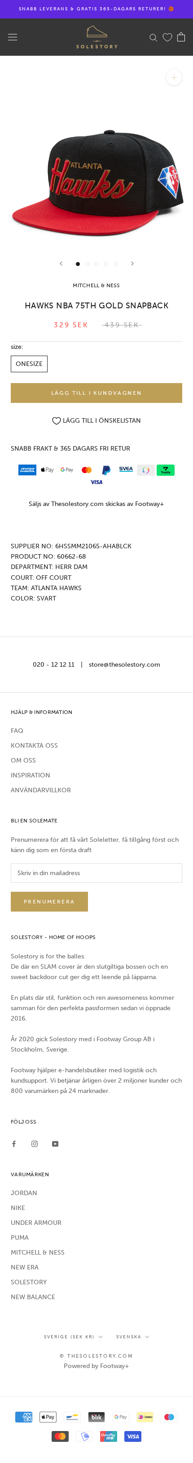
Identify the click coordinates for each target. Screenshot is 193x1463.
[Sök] (153, 37)
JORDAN (24, 1193)
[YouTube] (55, 1143)
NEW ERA (25, 1267)
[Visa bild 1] (78, 264)
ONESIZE (29, 364)
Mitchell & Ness (96, 285)
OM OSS (23, 760)
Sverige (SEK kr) (69, 1337)
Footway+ (149, 504)
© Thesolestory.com (96, 1356)
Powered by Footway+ (96, 1366)
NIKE (18, 1208)
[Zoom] (174, 77)
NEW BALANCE (33, 1297)
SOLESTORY (29, 1282)
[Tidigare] (61, 264)
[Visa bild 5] (116, 264)
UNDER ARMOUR (36, 1223)
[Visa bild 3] (97, 264)
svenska (128, 1337)
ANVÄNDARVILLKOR (41, 790)
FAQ (17, 731)
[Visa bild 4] (106, 264)
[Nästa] (132, 264)
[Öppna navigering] (12, 37)
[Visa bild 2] (87, 264)
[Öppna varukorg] (181, 36)
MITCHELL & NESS (38, 1252)
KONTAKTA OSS (34, 746)
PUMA (20, 1238)
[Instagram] (34, 1143)
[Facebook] (14, 1143)
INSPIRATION (30, 775)
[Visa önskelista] (167, 37)
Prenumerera (49, 902)
